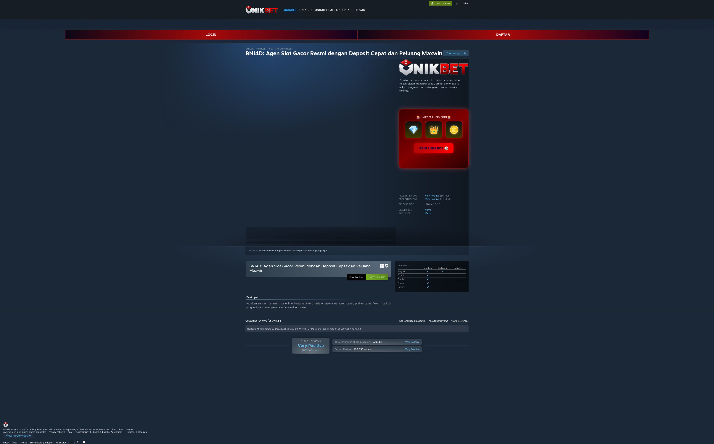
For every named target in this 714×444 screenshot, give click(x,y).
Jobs (14, 442)
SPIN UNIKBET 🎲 (433, 148)
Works (23, 442)
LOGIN (211, 34)
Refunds (130, 432)
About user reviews (438, 321)
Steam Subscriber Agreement (107, 432)
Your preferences (460, 321)
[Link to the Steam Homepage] (261, 13)
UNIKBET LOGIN (353, 10)
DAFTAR (503, 34)
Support (49, 442)
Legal (69, 432)
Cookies (142, 432)
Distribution (36, 442)
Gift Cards (61, 442)
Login (456, 3)
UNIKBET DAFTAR (327, 10)
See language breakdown (412, 321)
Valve (428, 209)
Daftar (466, 3)
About (6, 442)
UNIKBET (290, 10)
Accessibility (82, 432)
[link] (18, 435)
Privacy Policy (56, 432)
